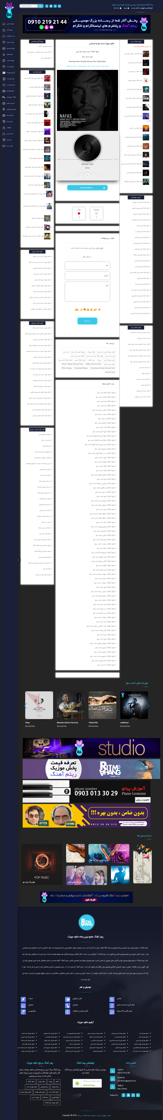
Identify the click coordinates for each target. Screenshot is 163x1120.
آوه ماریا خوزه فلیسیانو (45, 504)
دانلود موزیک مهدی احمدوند (141, 1044)
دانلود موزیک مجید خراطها (96, 1037)
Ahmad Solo (110, 372)
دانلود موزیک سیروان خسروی (95, 1033)
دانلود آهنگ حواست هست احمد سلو (102, 574)
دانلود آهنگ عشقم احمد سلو (105, 600)
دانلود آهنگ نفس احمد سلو (95, 356)
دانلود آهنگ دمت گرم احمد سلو (104, 613)
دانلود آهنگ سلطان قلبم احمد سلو (103, 518)
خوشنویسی (32, 1011)
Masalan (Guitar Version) (67, 723)
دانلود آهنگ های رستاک (143, 225)
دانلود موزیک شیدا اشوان (37, 218)
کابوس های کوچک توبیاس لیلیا (42, 539)
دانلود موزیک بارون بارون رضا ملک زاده (34, 78)
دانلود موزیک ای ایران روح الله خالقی (41, 363)
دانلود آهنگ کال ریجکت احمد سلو (103, 630)
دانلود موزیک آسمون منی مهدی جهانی (34, 140)
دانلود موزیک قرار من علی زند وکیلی (42, 256)
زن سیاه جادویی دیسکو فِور (44, 516)
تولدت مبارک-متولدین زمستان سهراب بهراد (138, 344)
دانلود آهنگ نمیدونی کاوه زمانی (134, 107)
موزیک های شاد (74, 882)
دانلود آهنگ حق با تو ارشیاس (135, 146)
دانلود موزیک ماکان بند (97, 1040)
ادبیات (30, 998)
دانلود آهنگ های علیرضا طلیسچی (140, 296)
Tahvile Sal (93, 723)
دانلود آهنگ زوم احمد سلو (106, 479)
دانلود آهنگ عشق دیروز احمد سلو (103, 595)
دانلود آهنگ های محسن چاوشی (140, 202)
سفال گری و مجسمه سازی (126, 1004)
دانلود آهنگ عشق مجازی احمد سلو (103, 474)
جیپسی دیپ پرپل (46, 522)
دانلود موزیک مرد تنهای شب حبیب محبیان (40, 398)
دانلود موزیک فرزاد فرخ (97, 1044)
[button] (147, 706)
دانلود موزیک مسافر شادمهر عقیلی (42, 357)
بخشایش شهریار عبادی (45, 434)
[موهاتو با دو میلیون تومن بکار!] (87, 816)
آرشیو (115, 881)
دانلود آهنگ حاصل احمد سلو (105, 578)
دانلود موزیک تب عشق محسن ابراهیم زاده (33, 149)
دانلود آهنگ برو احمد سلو (106, 634)
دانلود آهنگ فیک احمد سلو (105, 470)
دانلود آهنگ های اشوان (143, 278)
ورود (125, 8)
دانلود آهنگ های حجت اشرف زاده (140, 290)
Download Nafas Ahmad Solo (103, 368)
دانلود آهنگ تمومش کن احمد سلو (103, 500)
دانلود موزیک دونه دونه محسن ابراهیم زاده (33, 236)
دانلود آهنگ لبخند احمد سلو (105, 397)
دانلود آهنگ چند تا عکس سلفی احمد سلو (101, 626)
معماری (30, 1004)
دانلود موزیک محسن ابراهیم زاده (71, 1037)
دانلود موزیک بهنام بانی (51, 1037)
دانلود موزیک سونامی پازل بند (36, 158)
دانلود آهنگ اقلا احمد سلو (106, 392)
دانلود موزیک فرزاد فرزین (28, 1037)
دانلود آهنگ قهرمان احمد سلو (105, 461)
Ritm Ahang (66, 368)
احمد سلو (66, 352)
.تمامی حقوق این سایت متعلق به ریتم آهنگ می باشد (94, 1115)
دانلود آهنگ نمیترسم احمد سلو (104, 531)
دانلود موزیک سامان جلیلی (96, 1047)
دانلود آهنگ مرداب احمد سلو (105, 414)
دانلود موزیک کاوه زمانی (28, 1044)
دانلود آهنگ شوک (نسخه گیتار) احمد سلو (101, 436)
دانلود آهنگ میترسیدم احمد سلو (104, 539)
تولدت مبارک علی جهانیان (142, 391)
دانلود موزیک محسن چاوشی (118, 1033)
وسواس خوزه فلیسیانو (45, 498)
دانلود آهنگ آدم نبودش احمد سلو (103, 660)
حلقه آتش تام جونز (45, 475)
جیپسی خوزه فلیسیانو (45, 469)
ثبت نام (116, 8)
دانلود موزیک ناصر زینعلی (28, 1051)
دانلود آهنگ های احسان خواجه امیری (139, 272)
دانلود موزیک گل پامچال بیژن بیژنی (42, 415)
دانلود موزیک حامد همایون (50, 1033)
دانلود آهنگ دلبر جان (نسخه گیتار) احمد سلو (100, 444)
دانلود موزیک (91, 352)
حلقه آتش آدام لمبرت (45, 533)
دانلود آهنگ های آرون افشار (142, 237)
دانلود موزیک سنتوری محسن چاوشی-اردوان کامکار (38, 333)
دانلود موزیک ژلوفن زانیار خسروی (35, 122)
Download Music (86, 188)
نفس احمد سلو (87, 56)
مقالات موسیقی (74, 859)
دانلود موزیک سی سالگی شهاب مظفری (41, 309)
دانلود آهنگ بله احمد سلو (106, 405)
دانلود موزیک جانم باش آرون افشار (35, 227)
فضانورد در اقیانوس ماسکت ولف (42, 457)
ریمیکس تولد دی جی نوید (142, 379)
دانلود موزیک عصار (144, 1037)
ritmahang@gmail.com (127, 1081)
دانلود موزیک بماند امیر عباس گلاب (42, 303)
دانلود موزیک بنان (144, 1033)
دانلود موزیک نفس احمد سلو (106, 352)
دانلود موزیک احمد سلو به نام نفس (101, 43)
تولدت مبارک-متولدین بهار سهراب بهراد (139, 361)
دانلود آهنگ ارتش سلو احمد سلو (104, 410)
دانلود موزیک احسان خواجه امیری (26, 1047)
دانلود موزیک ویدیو (26, 1092)
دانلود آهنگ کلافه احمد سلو (105, 565)
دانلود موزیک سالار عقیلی (50, 1040)
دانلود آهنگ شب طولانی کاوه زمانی (133, 53)
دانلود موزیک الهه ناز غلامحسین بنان (41, 409)
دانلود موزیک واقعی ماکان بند (36, 87)
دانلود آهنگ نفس (80, 360)
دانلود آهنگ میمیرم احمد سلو (105, 449)
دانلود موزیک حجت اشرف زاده (141, 1051)
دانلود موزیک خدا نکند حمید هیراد (42, 274)
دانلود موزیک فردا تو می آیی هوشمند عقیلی (40, 345)
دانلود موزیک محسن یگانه (28, 1040)
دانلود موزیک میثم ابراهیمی (118, 1044)
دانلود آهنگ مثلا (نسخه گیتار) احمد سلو (101, 440)
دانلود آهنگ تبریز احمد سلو (105, 509)
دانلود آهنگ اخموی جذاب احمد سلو (102, 656)
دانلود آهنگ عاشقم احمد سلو (105, 423)
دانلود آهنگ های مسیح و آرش (141, 243)
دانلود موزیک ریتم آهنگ (52, 1102)
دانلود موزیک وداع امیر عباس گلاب (42, 291)
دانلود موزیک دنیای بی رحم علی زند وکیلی (40, 297)
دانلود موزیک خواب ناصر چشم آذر (42, 374)
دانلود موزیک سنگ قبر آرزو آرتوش (42, 339)
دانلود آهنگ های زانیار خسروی (141, 214)
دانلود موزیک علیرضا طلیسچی (141, 1047)
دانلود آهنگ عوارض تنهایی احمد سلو (102, 643)
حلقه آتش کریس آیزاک (44, 528)
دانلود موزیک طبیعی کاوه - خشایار (35, 131)
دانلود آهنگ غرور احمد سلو (106, 587)
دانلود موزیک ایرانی (109, 364)
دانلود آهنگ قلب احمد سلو (105, 427)
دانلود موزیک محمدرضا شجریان (117, 1040)
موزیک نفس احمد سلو (78, 352)
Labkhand (124, 723)
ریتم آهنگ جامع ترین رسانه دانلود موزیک (85, 937)
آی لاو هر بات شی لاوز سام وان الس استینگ (39, 563)
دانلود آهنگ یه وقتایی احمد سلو (104, 487)
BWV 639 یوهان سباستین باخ (43, 551)
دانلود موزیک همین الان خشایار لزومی (34, 167)
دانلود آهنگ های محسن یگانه (141, 255)
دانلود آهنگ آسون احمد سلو (105, 647)
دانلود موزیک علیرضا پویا (50, 1044)
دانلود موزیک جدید (109, 360)
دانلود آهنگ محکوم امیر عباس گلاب (133, 155)
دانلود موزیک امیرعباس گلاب (72, 1051)
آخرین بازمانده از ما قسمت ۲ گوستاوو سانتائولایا (38, 463)
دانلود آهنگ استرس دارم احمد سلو (103, 591)
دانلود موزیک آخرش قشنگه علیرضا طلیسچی (34, 206)
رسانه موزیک (55, 1087)
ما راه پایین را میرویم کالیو (44, 493)
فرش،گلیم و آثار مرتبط (124, 1011)
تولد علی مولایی (145, 373)
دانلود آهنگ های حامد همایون (141, 301)
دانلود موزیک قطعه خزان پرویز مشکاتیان (40, 392)
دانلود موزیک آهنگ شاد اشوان (36, 105)
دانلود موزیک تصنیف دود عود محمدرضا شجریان (38, 351)
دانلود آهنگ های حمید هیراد (141, 307)
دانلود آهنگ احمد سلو (65, 360)
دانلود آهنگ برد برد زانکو (136, 128)
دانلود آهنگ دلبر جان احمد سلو (104, 604)
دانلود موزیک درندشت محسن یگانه (42, 328)
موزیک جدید (35, 1097)
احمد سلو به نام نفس (83, 51)
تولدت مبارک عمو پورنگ (143, 338)
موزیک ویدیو (29, 882)
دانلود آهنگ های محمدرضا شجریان (140, 313)
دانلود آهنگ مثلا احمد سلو (106, 548)
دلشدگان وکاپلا (47, 446)
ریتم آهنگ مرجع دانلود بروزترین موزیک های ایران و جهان (132, 4)
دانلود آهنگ (94, 51)
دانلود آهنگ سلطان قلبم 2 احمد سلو (102, 513)
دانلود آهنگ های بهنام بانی (142, 266)
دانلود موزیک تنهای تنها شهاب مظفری (41, 285)
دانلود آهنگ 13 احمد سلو (106, 665)
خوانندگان (139, 880)
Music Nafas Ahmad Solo (72, 364)
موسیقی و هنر (85, 987)
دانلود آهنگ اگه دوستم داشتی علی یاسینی (132, 164)
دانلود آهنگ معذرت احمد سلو (105, 544)
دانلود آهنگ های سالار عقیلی (142, 249)
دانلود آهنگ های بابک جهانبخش (140, 220)
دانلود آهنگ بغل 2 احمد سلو (105, 457)
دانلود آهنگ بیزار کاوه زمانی (135, 62)
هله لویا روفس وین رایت (44, 557)
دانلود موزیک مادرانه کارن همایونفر (42, 380)
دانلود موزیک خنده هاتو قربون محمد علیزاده (35, 194)
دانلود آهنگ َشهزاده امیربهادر (135, 80)
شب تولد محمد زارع (144, 367)
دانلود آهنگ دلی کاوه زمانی (135, 71)
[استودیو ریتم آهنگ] (86, 897)
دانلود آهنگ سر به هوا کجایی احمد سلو (101, 453)
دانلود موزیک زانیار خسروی (73, 1040)
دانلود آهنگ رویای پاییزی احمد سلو (103, 526)
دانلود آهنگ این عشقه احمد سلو (104, 570)
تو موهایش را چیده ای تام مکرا (43, 452)
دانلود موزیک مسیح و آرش (50, 1047)
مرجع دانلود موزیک (40, 1092)
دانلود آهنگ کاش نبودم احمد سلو (103, 561)
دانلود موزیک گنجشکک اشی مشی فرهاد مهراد (39, 404)
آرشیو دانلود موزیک (85, 1022)
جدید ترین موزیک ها (99, 860)
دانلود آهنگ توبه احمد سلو (106, 496)
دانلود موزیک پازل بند (120, 1037)
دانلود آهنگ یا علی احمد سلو (105, 492)
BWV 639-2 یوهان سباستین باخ (42, 545)
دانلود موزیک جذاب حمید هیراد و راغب (34, 176)
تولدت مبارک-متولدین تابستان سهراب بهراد (138, 356)
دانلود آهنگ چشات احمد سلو (105, 617)
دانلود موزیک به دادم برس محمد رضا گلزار (40, 262)
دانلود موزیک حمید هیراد (119, 1051)
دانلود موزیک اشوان (120, 1047)
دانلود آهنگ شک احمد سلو (105, 522)
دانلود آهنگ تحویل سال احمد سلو (103, 505)
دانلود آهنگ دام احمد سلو (106, 401)
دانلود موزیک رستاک (74, 1044)
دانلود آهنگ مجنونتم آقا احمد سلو (103, 552)
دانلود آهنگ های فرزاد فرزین (141, 261)
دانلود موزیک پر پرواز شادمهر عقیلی (42, 386)
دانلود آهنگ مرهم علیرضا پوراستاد (134, 137)
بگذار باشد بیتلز (47, 569)
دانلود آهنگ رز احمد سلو (106, 418)
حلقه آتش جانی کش (45, 510)
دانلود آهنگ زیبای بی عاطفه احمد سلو (102, 483)
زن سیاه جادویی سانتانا (45, 481)
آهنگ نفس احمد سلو (77, 356)
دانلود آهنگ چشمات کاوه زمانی (134, 98)
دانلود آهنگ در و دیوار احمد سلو (104, 608)
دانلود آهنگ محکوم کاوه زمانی (135, 172)
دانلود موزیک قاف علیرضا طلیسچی (42, 268)
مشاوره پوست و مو (46, 58)
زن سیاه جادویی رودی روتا (44, 487)
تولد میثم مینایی (145, 385)
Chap (27, 723)
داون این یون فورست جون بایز (43, 574)
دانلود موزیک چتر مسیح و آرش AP (35, 113)
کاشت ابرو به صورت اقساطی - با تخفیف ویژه (39, 52)
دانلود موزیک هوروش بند (73, 1033)
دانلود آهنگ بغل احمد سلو (106, 639)
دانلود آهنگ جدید (54, 1092)
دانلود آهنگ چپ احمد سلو (105, 621)
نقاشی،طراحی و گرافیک (80, 1011)
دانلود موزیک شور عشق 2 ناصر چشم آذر (40, 369)
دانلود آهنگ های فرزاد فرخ (142, 284)
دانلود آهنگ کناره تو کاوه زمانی (135, 89)
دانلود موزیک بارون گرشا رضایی (43, 280)
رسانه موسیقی (44, 1087)
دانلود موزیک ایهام (98, 1051)
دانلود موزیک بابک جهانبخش (73, 1047)
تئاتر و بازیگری (77, 998)
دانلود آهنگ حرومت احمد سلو (104, 582)
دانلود (57, 1081)
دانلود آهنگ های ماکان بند (142, 231)
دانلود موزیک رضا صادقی (28, 1033)
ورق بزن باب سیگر (46, 440)
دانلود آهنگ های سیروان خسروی (140, 208)
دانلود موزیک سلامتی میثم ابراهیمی (35, 96)
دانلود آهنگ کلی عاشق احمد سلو (104, 557)
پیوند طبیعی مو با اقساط (44, 46)
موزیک (99, 360)
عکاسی (119, 998)
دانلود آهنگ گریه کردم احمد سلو (104, 431)
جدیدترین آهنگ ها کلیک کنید (141, 46)
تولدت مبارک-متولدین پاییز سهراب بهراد (139, 350)
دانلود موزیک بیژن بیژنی (142, 1040)
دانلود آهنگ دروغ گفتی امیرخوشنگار (133, 181)
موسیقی (75, 1004)
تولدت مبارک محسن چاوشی (142, 396)
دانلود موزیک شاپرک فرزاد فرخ (36, 185)
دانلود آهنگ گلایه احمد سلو (105, 466)
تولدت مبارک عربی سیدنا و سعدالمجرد (139, 332)
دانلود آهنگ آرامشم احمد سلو (104, 652)
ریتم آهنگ (91, 360)
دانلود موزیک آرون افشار (50, 1051)
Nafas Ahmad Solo (93, 364)
